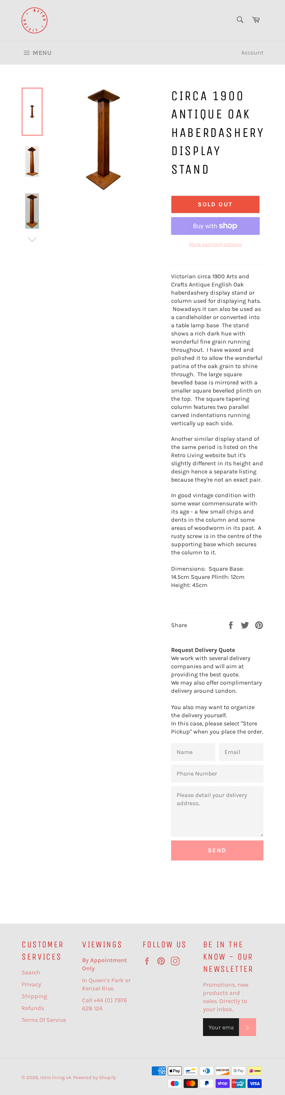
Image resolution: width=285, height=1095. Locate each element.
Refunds (33, 1008)
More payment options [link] (215, 244)
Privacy (31, 984)
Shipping (34, 996)
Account (252, 52)
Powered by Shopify (94, 1077)
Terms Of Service (44, 1019)
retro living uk (55, 1077)
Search (31, 972)
